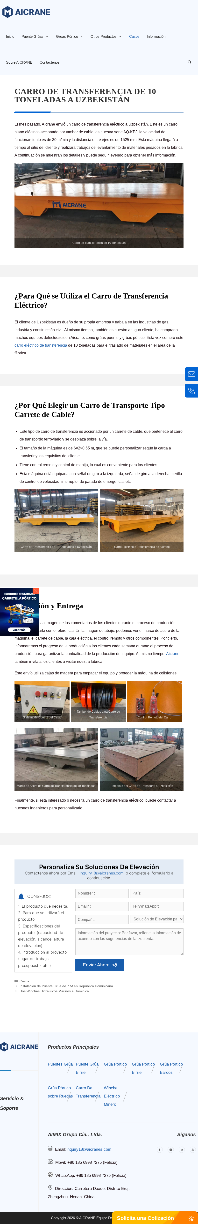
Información (156, 36)
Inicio (10, 36)
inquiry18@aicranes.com (102, 873)
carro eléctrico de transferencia (40, 345)
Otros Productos (104, 36)
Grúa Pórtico (115, 1064)
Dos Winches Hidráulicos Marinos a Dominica (54, 991)
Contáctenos (50, 62)
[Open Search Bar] (190, 62)
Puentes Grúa (60, 1064)
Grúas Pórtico (67, 36)
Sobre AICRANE (19, 62)
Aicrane (172, 654)
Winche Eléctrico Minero (112, 1096)
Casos (134, 36)
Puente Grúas (32, 36)
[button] (36, 591)
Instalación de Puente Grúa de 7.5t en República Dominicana (66, 986)
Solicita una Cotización (145, 1218)
